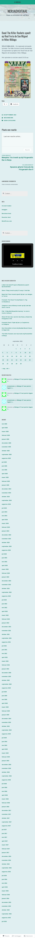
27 (7, 363)
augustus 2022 (6, 596)
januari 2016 (5, 898)
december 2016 (6, 856)
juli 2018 (4, 783)
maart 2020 (5, 707)
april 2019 (5, 749)
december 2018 (6, 764)
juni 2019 (4, 741)
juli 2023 (4, 554)
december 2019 (6, 718)
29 (16, 363)
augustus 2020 (6, 688)
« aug (3, 368)
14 (12, 356)
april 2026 (5, 427)
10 (25, 352)
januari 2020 (5, 714)
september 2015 (6, 914)
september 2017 (6, 822)
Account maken (6, 205)
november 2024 (6, 492)
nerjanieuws (8, 117)
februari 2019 (6, 757)
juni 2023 (4, 557)
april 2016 (5, 887)
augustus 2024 (6, 504)
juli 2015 (4, 921)
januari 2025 (5, 485)
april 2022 (5, 611)
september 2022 (6, 592)
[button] (13, 260)
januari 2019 (5, 760)
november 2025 (6, 446)
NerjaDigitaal (17, 11)
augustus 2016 (6, 871)
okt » (7, 368)
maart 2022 (5, 615)
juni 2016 (4, 879)
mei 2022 (4, 607)
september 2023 (6, 546)
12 (3, 356)
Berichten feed (6, 213)
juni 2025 (4, 466)
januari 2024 (5, 531)
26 (3, 363)
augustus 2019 (6, 734)
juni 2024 (4, 512)
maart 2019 (5, 753)
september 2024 (6, 500)
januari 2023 (5, 577)
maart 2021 (5, 661)
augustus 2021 (6, 642)
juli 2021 (4, 646)
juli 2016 (4, 875)
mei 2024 (4, 515)
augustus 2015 (6, 917)
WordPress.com (7, 221)
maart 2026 (5, 431)
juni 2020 (4, 695)
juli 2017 (4, 829)
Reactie (27, 150)
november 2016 (6, 860)
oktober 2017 (6, 818)
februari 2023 (6, 573)
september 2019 (6, 730)
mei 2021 (4, 653)
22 (16, 360)
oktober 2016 (6, 864)
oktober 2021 (6, 634)
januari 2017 (5, 852)
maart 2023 (5, 569)
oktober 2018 (6, 772)
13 (7, 356)
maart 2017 (5, 845)
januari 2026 (5, 439)
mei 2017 (4, 837)
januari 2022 (5, 623)
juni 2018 (4, 787)
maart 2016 (5, 891)
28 (12, 363)
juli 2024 (4, 508)
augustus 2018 (6, 780)
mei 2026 (4, 424)
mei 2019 (4, 745)
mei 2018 (4, 791)
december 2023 (6, 535)
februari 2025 (6, 481)
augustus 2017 (6, 825)
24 (25, 360)
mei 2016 (4, 883)
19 (3, 360)
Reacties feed (6, 217)
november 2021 (6, 630)
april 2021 (5, 657)
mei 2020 (4, 699)
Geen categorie (9, 120)
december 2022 (6, 580)
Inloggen (4, 209)
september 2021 (6, 638)
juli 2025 (4, 462)
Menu (18, 2)
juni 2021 (4, 649)
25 (29, 360)
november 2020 (6, 676)
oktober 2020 (6, 680)
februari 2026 (6, 435)
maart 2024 (5, 523)
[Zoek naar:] (15, 193)
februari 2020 (6, 711)
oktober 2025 (6, 450)
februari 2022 (6, 619)
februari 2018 (6, 802)
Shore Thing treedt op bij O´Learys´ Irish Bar (16, 290)
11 (29, 352)
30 (20, 363)
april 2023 (5, 565)
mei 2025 (4, 469)
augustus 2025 (6, 458)
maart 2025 (5, 477)
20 (7, 360)
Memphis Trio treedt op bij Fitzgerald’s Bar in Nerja (17, 158)
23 (20, 360)
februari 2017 (6, 848)
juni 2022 (4, 603)
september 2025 (6, 454)
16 (20, 356)
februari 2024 (6, 527)
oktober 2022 (6, 588)
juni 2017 (4, 833)
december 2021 (6, 626)
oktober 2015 (6, 910)
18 (29, 356)
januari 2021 (5, 669)
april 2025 (5, 473)
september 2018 (6, 776)
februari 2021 (6, 665)
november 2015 (6, 906)
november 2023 (6, 538)
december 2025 (6, 443)
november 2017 (6, 814)
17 (25, 356)
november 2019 (6, 722)
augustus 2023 (6, 550)
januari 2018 (5, 806)
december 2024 (6, 489)
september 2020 (6, 684)
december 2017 (6, 810)
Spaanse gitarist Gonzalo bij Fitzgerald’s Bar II (21, 167)
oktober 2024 (6, 496)
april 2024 (5, 519)
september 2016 (6, 868)
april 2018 (5, 795)
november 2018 (6, 768)
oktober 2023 (6, 542)
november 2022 (6, 584)
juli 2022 (4, 600)
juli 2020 (4, 691)
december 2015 (6, 902)
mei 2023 (4, 561)
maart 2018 (5, 799)
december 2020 (6, 672)
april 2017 (5, 841)
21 (12, 360)
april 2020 (5, 703)
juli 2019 (4, 737)
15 (16, 356)
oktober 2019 (6, 726)
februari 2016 (6, 894)
